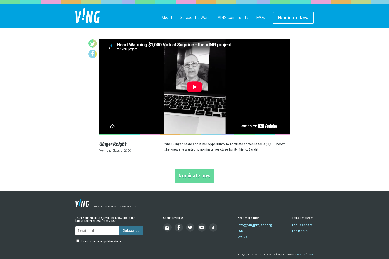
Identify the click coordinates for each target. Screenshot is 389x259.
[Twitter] (92, 43)
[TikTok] (213, 227)
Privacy (301, 254)
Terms (311, 254)
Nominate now (194, 176)
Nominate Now (293, 17)
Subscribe (131, 230)
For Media (300, 231)
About (167, 17)
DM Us (242, 237)
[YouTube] (202, 227)
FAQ (240, 231)
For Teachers (302, 225)
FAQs (260, 17)
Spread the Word (195, 17)
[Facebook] (92, 54)
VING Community (233, 17)
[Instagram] (167, 227)
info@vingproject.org (254, 225)
